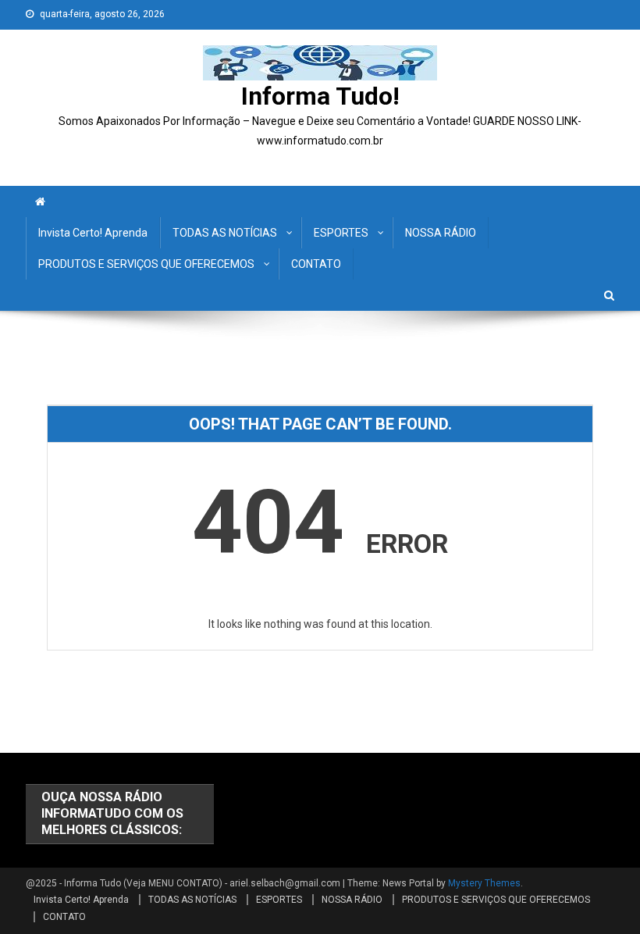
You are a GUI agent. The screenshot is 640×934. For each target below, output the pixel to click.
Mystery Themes (484, 883)
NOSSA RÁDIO (440, 232)
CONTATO (316, 264)
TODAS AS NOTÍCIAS (224, 232)
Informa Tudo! (320, 96)
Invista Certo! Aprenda (93, 232)
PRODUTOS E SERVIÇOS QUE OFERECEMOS (146, 264)
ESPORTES (341, 232)
